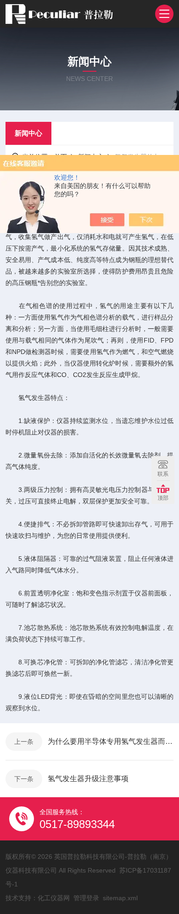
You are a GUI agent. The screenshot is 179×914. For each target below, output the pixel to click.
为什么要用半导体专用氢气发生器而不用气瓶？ (110, 741)
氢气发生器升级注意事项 (88, 779)
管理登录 (86, 898)
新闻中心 (28, 133)
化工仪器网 (54, 898)
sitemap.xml (120, 898)
